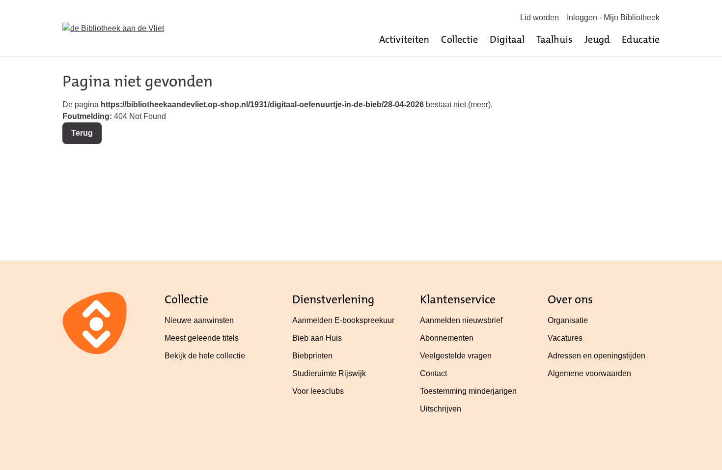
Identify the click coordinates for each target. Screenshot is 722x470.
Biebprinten (312, 356)
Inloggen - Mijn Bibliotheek (613, 17)
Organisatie (568, 320)
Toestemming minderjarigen (468, 391)
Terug (82, 133)
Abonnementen (446, 338)
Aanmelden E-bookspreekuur (343, 320)
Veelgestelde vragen (456, 356)
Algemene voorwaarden (589, 373)
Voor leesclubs (318, 391)
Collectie (459, 39)
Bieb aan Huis (317, 338)
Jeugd (597, 39)
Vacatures (565, 338)
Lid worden (539, 17)
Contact (433, 373)
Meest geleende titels (202, 338)
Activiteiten (404, 39)
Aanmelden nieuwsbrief (461, 320)
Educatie (641, 39)
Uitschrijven (440, 409)
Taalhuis (554, 39)
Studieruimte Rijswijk (329, 373)
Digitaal (507, 39)
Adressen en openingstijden (596, 356)
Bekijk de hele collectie (205, 356)
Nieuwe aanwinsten (199, 320)
